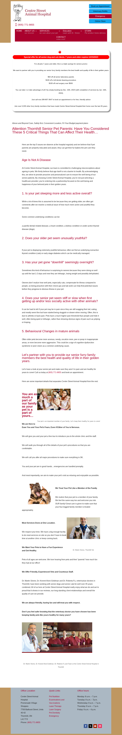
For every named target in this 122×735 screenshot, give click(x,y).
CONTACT (61, 38)
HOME (19, 31)
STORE (95, 32)
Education (71, 32)
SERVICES (49, 32)
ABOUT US (30, 32)
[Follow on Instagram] (100, 726)
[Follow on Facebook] (86, 726)
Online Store (100, 21)
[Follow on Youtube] (95, 726)
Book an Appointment (100, 6)
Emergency (100, 16)
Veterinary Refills (100, 11)
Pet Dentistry (54, 713)
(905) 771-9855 (26, 24)
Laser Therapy (55, 706)
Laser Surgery (55, 710)
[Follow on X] (90, 726)
